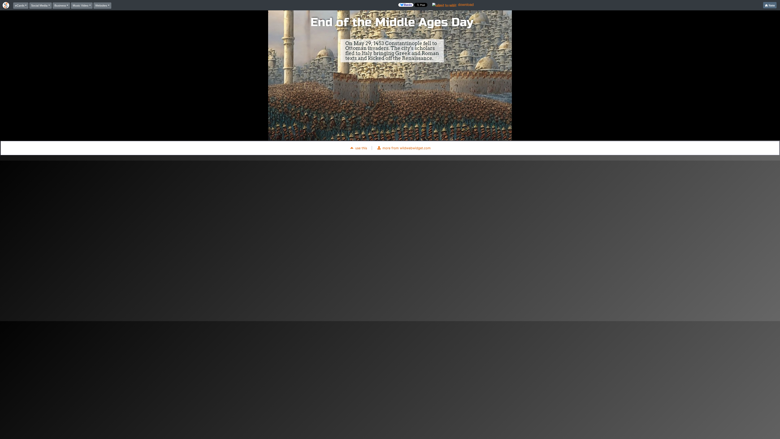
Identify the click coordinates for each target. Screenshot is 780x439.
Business (60, 5)
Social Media (39, 5)
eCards (19, 5)
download (466, 5)
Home (772, 5)
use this (360, 148)
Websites (101, 5)
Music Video (80, 5)
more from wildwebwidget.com (406, 148)
